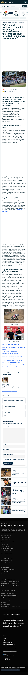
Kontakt (4, 638)
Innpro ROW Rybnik (5, 571)
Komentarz (6, 426)
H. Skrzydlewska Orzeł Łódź (6, 560)
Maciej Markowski (15, 372)
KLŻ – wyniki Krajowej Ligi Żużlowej (8, 590)
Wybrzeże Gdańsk (7, 374)
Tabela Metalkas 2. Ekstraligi (7, 588)
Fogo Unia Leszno (4, 544)
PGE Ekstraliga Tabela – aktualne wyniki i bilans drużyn (12, 585)
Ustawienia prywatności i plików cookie (10, 669)
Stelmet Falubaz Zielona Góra (7, 553)
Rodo (4, 640)
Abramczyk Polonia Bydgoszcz (7, 558)
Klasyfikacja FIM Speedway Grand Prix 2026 (10, 579)
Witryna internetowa (8, 454)
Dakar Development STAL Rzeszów (8, 569)
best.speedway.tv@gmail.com (9, 655)
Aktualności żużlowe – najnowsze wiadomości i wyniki (13, 22)
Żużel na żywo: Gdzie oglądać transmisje (9, 595)
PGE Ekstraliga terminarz (6, 597)
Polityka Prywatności (7, 642)
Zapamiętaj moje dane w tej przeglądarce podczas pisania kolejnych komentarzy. (14, 460)
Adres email (6, 449)
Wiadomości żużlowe (5, 604)
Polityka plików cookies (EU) (9, 644)
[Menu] (25, 2)
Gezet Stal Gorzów (5, 546)
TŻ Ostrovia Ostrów (5, 567)
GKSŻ (8, 372)
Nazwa (5, 444)
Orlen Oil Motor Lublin (5, 537)
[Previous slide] (27, 13)
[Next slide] (1, 13)
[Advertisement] (14, 55)
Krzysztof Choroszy (11, 91)
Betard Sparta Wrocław (5, 539)
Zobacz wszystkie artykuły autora (9, 391)
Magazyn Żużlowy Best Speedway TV (11, 344)
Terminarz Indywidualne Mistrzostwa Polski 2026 (10, 583)
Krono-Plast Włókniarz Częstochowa (8, 550)
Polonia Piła (3, 573)
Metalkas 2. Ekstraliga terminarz (7, 600)
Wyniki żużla (3, 602)
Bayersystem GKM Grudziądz (7, 548)
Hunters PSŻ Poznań (5, 562)
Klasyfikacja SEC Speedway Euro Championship (10, 581)
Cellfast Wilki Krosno (5, 565)
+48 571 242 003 (6, 659)
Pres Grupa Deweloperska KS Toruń (8, 541)
